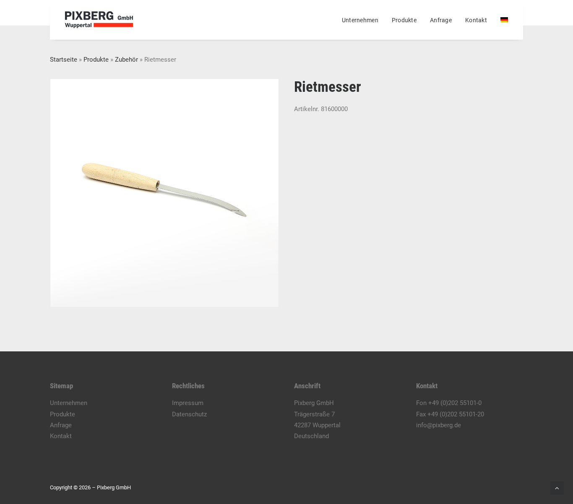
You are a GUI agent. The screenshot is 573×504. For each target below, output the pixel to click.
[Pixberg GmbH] (99, 19)
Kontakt (476, 20)
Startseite (63, 59)
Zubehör (126, 59)
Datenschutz (189, 414)
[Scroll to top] (557, 487)
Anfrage (441, 20)
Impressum (187, 403)
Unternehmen (360, 20)
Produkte (404, 20)
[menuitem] (363, 20)
